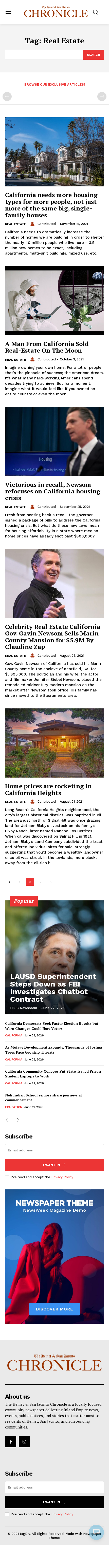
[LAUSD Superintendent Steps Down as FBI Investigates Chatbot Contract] (54, 957)
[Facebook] (10, 1441)
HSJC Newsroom (23, 1008)
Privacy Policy (62, 1177)
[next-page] (51, 882)
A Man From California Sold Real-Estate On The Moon (47, 347)
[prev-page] (7, 96)
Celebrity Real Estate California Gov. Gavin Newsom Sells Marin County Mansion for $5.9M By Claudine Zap (52, 637)
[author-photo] (33, 223)
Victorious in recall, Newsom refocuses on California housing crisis (52, 491)
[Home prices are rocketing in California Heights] (54, 743)
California (13, 1035)
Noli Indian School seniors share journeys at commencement (43, 1098)
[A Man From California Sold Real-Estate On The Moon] (54, 300)
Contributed (47, 224)
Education (13, 1107)
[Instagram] (24, 1441)
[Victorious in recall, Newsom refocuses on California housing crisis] (54, 441)
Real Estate (15, 224)
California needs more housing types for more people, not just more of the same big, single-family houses (51, 205)
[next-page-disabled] (101, 96)
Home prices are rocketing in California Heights (48, 789)
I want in (51, 1165)
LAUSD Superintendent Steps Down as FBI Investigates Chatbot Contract (53, 987)
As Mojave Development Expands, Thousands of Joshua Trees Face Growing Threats (53, 1050)
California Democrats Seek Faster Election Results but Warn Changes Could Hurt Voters (51, 1026)
